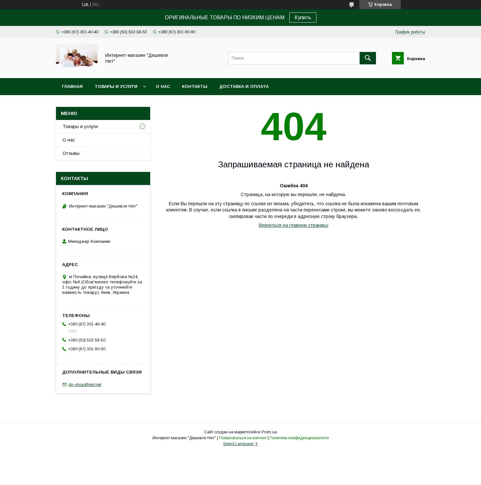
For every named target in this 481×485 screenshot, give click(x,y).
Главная (72, 86)
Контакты (194, 86)
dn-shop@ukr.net (84, 384)
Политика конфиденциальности (299, 438)
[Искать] (368, 58)
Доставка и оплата (244, 86)
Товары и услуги (116, 86)
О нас (163, 86)
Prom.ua (269, 432)
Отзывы (71, 153)
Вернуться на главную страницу (294, 225)
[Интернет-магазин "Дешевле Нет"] (77, 69)
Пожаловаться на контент (243, 438)
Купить (302, 17)
